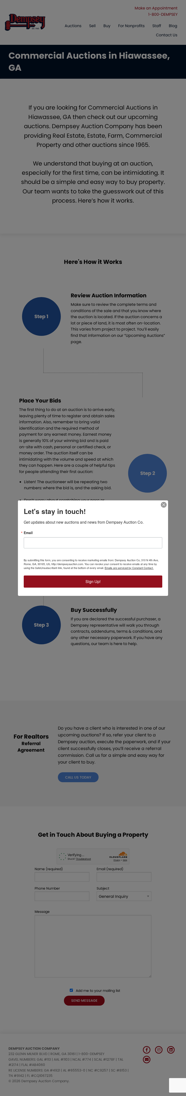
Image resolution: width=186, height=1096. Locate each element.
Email (28, 532)
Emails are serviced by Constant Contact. (129, 568)
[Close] (164, 505)
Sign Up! (93, 581)
